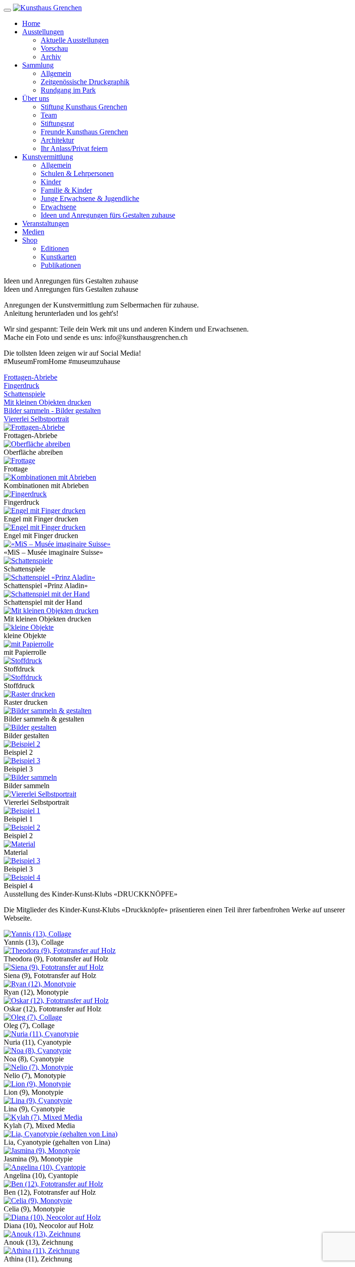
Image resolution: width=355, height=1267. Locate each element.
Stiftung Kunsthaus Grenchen (84, 107)
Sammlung (38, 65)
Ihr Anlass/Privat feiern (74, 148)
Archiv (51, 57)
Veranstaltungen (45, 223)
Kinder (51, 182)
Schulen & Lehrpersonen (77, 173)
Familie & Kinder (66, 190)
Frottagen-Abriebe (30, 377)
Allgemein (56, 73)
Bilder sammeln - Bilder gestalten (52, 410)
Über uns (35, 98)
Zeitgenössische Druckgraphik (85, 82)
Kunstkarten (58, 257)
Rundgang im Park (68, 90)
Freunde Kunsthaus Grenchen (84, 132)
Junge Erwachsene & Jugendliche (90, 198)
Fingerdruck (21, 385)
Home (31, 23)
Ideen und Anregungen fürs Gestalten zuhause (108, 215)
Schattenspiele (24, 394)
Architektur (57, 140)
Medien (33, 232)
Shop (29, 240)
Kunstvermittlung (47, 157)
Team (49, 115)
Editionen (55, 248)
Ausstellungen (43, 32)
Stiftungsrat (57, 123)
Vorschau (54, 48)
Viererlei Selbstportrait (36, 419)
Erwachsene (58, 207)
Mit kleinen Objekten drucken (47, 402)
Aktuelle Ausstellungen (75, 40)
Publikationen (61, 265)
